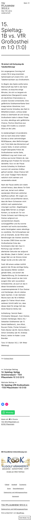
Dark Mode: (23, 518)
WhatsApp (9, 412)
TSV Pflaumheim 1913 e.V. (7, 5)
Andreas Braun (8, 358)
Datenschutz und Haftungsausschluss (14, 509)
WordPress (20, 513)
